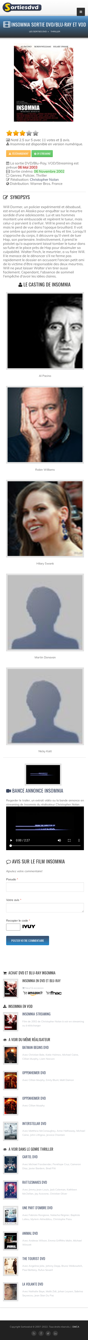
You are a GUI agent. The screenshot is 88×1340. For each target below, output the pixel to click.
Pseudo (12, 879)
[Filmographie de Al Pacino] (45, 333)
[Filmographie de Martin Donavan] (45, 614)
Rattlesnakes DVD (34, 1182)
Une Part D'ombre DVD (37, 1207)
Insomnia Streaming (36, 1014)
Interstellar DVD (34, 1123)
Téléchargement (19, 153)
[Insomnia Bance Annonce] (45, 775)
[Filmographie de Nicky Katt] (45, 708)
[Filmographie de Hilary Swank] (45, 520)
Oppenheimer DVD (34, 1072)
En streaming (43, 153)
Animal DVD (30, 1233)
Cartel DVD (30, 1156)
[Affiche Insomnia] (43, 82)
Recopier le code (18, 920)
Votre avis (13, 900)
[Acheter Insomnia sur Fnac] (53, 992)
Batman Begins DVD (35, 1047)
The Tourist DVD (33, 1258)
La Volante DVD (32, 1284)
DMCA (75, 1326)
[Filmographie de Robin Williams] (45, 426)
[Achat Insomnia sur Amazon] (33, 992)
